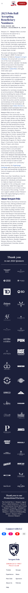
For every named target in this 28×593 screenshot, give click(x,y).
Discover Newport (14, 516)
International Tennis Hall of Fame (15, 506)
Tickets (22, 3)
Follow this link (18, 106)
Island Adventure (13, 504)
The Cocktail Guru (8, 502)
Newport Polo (14, 559)
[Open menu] (2, 3)
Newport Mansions (15, 510)
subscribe (13, 69)
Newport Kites (16, 514)
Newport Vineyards (10, 508)
